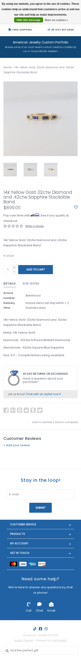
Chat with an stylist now (42, 394)
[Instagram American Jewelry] (46, 629)
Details (9, 283)
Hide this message (28, 20)
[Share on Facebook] (6, 410)
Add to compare (66, 422)
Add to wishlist (42, 422)
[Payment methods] (14, 564)
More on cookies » (56, 20)
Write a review (34, 226)
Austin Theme (23, 640)
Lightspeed (59, 640)
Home (7, 67)
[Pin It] (19, 410)
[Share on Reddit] (26, 410)
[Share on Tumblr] (33, 410)
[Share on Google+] (13, 410)
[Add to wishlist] (76, 207)
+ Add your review (16, 445)
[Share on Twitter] (40, 410)
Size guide (30, 283)
